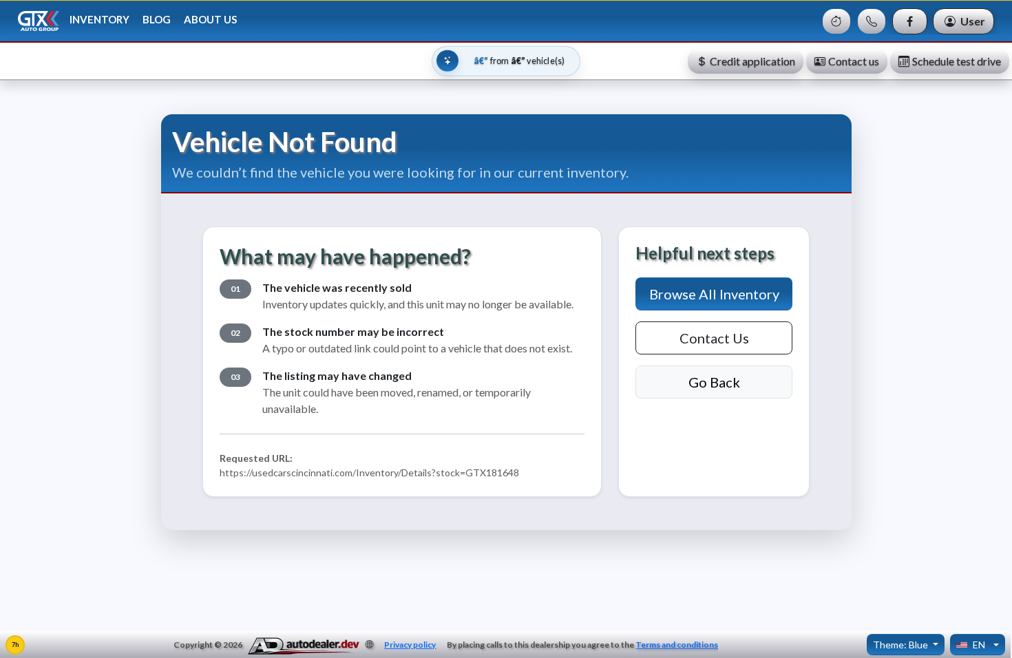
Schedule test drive (956, 60)
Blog (157, 19)
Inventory (99, 19)
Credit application (752, 60)
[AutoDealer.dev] (303, 646)
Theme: (900, 644)
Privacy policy (410, 644)
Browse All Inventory (714, 294)
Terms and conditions (676, 644)
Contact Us (714, 338)
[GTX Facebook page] (909, 21)
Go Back (714, 382)
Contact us (853, 60)
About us (210, 19)
